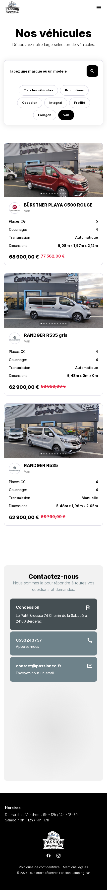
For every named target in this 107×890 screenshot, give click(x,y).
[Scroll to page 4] (49, 193)
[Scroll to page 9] (63, 193)
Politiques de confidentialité (39, 867)
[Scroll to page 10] (66, 193)
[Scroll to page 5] (52, 193)
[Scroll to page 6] (55, 193)
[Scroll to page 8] (60, 193)
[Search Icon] (53, 71)
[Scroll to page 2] (44, 193)
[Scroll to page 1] (41, 193)
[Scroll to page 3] (46, 193)
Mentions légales (75, 867)
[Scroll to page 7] (57, 193)
